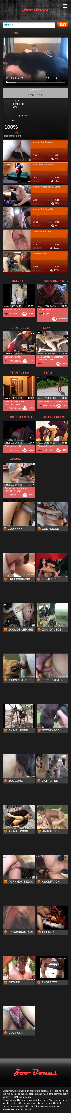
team (11, 408)
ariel (45, 450)
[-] (20, 132)
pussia (18, 408)
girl (44, 313)
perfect (51, 450)
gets (18, 450)
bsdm (17, 361)
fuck (14, 120)
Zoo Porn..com (40, 254)
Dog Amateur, (23, 115)
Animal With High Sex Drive (46, 187)
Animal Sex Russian (43, 142)
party (11, 361)
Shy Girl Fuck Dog (42, 231)
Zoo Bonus (44, 13)
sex (48, 313)
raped (12, 450)
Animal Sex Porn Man (43, 209)
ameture (13, 313)
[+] (16, 132)
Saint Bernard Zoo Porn (44, 164)
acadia (12, 495)
